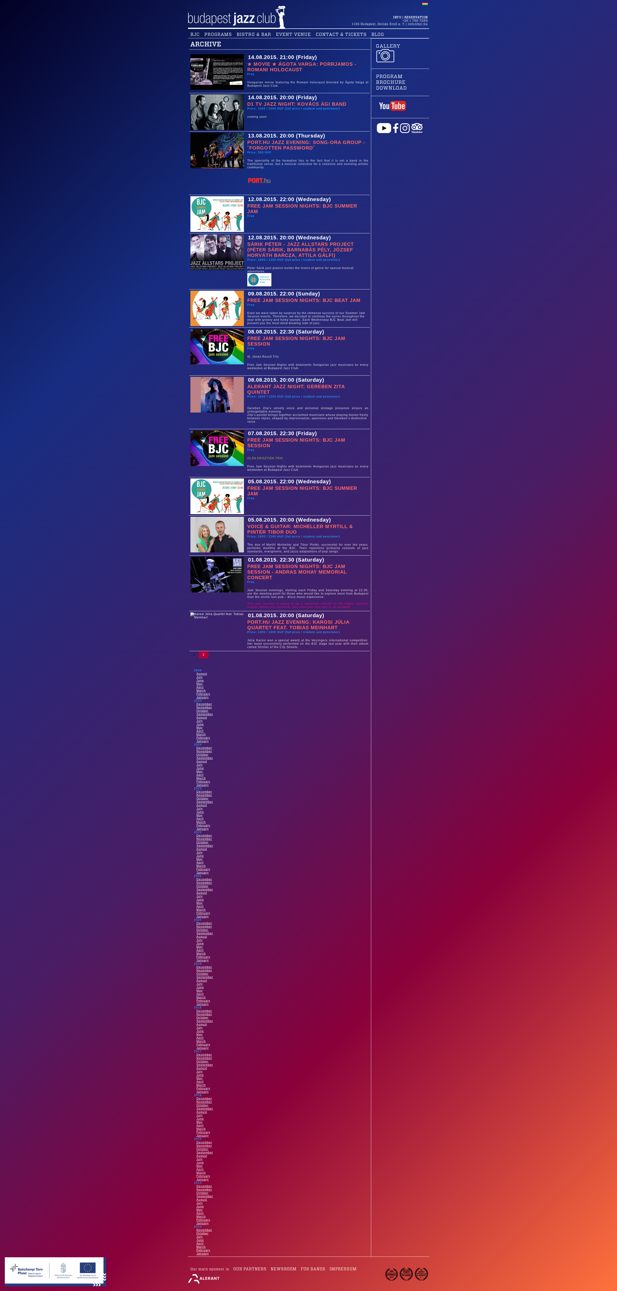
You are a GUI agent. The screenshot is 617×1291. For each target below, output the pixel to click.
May (199, 684)
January (202, 697)
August (201, 673)
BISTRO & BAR (254, 35)
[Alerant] (204, 1284)
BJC (195, 35)
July (199, 677)
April (200, 687)
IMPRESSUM (343, 1269)
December (204, 704)
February (203, 694)
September (204, 714)
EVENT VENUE (293, 35)
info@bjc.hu (418, 24)
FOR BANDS (313, 1269)
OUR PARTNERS (250, 1269)
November (204, 707)
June (200, 680)
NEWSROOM (284, 1269)
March (201, 690)
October (202, 711)
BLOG (377, 35)
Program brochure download (391, 82)
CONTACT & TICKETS (341, 35)
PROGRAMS (218, 35)
